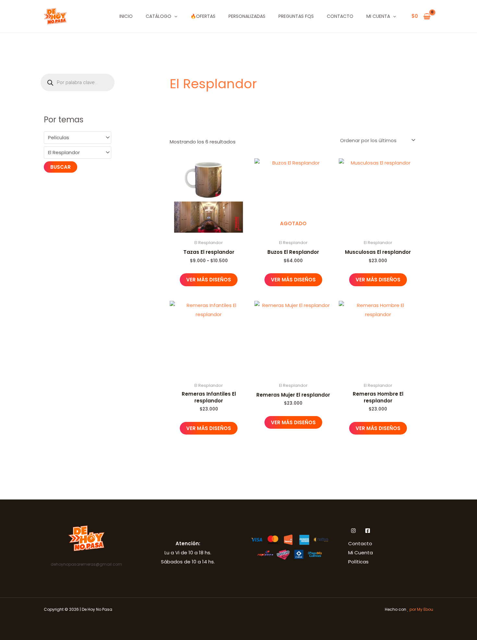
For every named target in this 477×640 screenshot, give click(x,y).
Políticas (358, 561)
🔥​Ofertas (202, 16)
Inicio (126, 16)
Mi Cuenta (378, 16)
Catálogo (158, 16)
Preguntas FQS (296, 16)
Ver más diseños (208, 279)
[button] (174, 16)
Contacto (340, 16)
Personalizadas (246, 16)
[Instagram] (353, 530)
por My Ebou (421, 609)
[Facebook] (367, 530)
